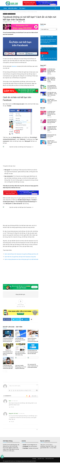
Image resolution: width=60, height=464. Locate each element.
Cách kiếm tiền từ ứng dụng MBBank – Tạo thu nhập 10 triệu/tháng (52, 94)
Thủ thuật (22, 8)
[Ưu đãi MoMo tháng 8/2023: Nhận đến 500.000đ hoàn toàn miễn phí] (43, 70)
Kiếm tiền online (12, 8)
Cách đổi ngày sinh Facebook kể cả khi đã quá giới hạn (20, 340)
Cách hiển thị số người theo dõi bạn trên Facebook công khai (20, 256)
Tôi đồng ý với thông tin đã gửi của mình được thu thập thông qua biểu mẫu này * (48, 49)
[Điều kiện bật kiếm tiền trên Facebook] (43, 136)
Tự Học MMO (53, 447)
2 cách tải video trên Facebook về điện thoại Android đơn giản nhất (8, 367)
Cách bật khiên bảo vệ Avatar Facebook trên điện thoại (7, 353)
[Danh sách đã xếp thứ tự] (18, 390)
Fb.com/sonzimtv (33, 446)
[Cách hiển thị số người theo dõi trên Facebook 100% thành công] (20, 347)
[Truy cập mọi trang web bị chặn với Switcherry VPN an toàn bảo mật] (8, 333)
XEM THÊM (19, 327)
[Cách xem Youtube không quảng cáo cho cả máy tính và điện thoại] (20, 360)
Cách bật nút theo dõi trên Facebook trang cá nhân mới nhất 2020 (33, 352)
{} (27, 390)
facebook (14, 66)
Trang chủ (5, 11)
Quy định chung (41, 458)
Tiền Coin (42, 444)
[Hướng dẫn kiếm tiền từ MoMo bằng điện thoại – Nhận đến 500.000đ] (43, 121)
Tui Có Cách (49, 444)
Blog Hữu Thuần (50, 446)
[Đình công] (16, 390)
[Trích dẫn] (22, 390)
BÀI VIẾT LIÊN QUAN (8, 327)
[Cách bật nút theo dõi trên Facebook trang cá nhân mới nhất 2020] (33, 346)
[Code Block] (24, 390)
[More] (31, 319)
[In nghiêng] (12, 390)
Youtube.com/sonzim (33, 448)
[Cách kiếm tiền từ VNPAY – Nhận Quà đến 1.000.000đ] (43, 101)
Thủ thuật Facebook (11, 13)
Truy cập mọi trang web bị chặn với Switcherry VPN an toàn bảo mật (8, 340)
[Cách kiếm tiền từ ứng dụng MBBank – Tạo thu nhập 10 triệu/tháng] (43, 94)
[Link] (26, 390)
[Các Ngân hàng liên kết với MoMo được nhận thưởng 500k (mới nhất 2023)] (43, 128)
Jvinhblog (42, 446)
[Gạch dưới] (14, 390)
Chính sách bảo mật (49, 458)
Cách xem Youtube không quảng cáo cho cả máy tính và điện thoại (20, 367)
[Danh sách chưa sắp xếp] (20, 390)
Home (5, 8)
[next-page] (6, 371)
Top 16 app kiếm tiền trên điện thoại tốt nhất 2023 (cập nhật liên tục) (52, 87)
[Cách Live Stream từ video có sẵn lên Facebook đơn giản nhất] (33, 333)
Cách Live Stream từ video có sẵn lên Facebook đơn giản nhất (33, 340)
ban (10, 400)
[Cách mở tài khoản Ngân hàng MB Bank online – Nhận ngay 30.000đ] (43, 79)
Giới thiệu (34, 458)
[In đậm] (10, 390)
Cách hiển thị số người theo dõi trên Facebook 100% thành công (20, 353)
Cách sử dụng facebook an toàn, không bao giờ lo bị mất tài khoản (21, 259)
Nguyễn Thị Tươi (8, 21)
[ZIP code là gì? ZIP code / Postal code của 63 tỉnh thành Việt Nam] (33, 360)
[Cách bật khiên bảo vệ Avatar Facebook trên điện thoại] (8, 347)
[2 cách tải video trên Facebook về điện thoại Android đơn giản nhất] (8, 360)
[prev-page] (4, 371)
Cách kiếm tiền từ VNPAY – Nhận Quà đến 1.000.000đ (52, 101)
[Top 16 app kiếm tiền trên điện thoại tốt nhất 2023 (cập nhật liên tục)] (43, 87)
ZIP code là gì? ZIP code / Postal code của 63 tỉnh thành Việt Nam (33, 366)
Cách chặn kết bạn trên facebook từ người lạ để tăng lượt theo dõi (21, 254)
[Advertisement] (20, 272)
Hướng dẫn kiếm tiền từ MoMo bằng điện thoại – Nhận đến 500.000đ (52, 121)
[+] (30, 390)
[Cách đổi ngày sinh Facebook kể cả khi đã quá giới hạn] (20, 333)
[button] (55, 8)
